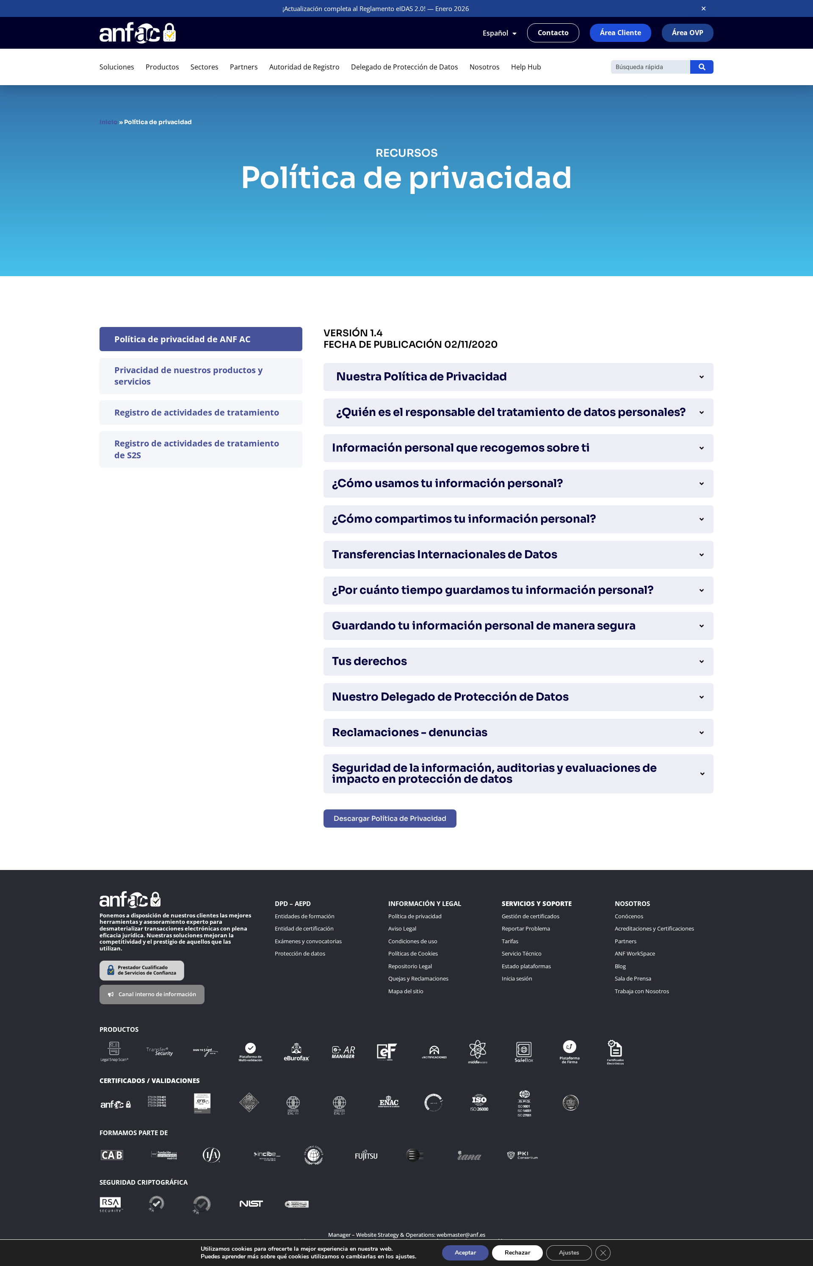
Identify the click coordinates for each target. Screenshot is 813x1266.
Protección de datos (300, 953)
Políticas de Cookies (413, 953)
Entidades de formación (305, 916)
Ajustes (569, 1253)
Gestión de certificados (530, 916)
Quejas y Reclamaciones (418, 978)
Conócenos (629, 916)
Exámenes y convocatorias (308, 941)
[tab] (201, 339)
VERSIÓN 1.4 (353, 333)
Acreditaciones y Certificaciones (654, 928)
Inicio (109, 122)
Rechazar (517, 1253)
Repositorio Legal (410, 966)
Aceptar (465, 1253)
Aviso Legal (402, 928)
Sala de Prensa (633, 978)
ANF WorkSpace (635, 953)
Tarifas (510, 941)
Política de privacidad (415, 916)
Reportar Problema (526, 928)
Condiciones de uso (412, 941)
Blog (620, 966)
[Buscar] (701, 67)
